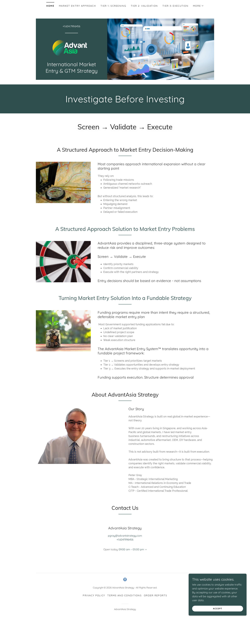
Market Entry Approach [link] (77, 5)
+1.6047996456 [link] (125, 539)
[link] (72, 48)
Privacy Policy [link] (94, 595)
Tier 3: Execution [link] (175, 5)
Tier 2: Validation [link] (144, 5)
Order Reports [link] (155, 595)
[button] (198, 6)
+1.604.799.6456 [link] (71, 26)
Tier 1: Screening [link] (113, 5)
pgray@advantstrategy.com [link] (125, 535)
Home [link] (50, 5)
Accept (217, 608)
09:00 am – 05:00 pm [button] (131, 549)
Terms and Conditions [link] (124, 595)
